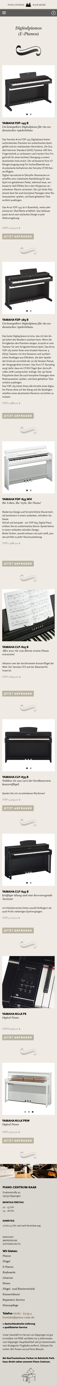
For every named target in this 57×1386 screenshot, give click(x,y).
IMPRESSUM (10, 1240)
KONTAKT (8, 1237)
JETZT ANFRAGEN (18, 236)
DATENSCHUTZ (11, 1244)
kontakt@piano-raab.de (18, 1317)
